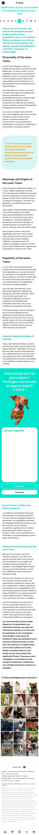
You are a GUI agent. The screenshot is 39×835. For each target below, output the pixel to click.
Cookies (25, 776)
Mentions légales (7, 778)
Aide (3, 773)
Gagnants (31, 771)
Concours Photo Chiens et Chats (17, 771)
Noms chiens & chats (12, 773)
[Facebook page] (24, 767)
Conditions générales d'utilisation (11, 776)
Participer (19, 486)
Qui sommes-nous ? (7, 780)
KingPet (4, 771)
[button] (3, 3)
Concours (19, 492)
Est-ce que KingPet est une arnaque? (24, 778)
